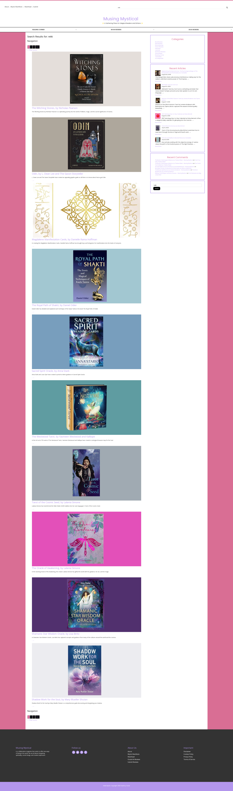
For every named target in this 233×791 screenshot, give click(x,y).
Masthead (28, 7)
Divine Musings (159, 45)
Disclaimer (187, 751)
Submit (35, 7)
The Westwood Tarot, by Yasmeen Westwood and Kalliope (63, 436)
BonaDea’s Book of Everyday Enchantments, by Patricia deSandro (173, 168)
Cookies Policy (188, 754)
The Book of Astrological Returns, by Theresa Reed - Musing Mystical (174, 160)
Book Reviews (116, 29)
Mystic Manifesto (16, 7)
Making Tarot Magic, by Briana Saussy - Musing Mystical (171, 173)
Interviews (158, 48)
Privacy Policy (188, 757)
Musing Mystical (120, 19)
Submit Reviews (133, 762)
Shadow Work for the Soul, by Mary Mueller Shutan (60, 699)
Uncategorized (159, 58)
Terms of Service (189, 759)
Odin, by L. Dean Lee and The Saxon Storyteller (57, 173)
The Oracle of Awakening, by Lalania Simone (56, 568)
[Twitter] (77, 752)
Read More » (158, 81)
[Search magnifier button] (227, 7)
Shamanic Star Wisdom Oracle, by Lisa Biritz (55, 633)
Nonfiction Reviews (160, 52)
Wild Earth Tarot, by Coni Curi (170, 84)
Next (37, 47)
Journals (157, 50)
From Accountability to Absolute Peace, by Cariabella (176, 138)
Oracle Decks (158, 53)
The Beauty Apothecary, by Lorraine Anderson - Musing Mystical (172, 170)
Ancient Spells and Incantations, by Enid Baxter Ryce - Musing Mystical (174, 166)
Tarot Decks (158, 56)
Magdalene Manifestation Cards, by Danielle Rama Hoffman (64, 239)
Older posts (32, 50)
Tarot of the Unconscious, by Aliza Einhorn (173, 126)
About (7, 7)
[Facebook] (81, 752)
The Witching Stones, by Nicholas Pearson (55, 108)
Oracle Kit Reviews (134, 759)
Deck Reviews (194, 29)
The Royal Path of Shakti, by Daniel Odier (54, 305)
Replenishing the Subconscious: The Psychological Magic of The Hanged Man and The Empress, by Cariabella (179, 72)
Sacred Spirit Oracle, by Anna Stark (50, 370)
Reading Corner (38, 29)
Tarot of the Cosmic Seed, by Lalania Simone (56, 502)
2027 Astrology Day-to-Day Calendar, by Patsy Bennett (177, 114)
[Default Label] (85, 752)
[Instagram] (73, 752)
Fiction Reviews (159, 47)
